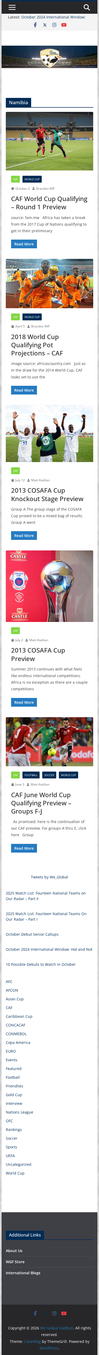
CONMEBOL (16, 1033)
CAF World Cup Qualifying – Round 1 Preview (49, 202)
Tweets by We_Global (49, 876)
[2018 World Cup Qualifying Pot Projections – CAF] (49, 283)
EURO (11, 1051)
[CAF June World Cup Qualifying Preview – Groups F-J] (49, 741)
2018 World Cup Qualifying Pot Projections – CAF (37, 344)
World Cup (32, 179)
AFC (9, 981)
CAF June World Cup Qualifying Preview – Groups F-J (41, 802)
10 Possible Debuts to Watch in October (41, 964)
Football (31, 775)
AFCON (12, 990)
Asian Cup (15, 998)
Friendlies (14, 1085)
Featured (14, 1068)
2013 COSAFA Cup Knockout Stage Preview (47, 494)
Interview (14, 1103)
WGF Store (15, 1261)
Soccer (49, 775)
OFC (9, 1120)
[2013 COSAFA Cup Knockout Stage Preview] (49, 433)
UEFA (10, 1155)
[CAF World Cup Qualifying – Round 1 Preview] (49, 141)
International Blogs (23, 1272)
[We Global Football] (50, 49)
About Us (14, 1250)
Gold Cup (14, 1094)
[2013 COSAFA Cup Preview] (49, 586)
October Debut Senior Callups (32, 934)
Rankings (14, 1129)
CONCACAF (15, 1025)
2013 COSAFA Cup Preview (38, 654)
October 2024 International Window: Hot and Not (49, 949)
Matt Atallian (40, 480)
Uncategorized (18, 1164)
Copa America (18, 1042)
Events (11, 1059)
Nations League (19, 1112)
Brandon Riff (45, 188)
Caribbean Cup (19, 1016)
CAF (15, 179)
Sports (11, 1146)
